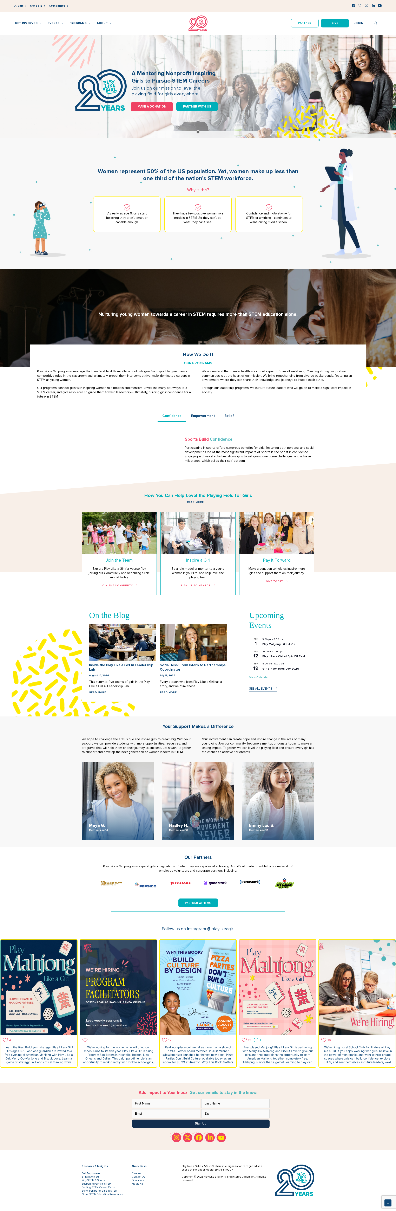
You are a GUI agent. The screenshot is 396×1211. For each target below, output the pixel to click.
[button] (353, 5)
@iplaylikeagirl (220, 929)
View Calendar (258, 677)
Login (359, 23)
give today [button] (274, 581)
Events (54, 23)
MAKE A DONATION (152, 106)
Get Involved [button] (26, 23)
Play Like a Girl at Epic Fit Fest (283, 656)
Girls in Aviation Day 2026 (280, 668)
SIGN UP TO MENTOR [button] (196, 585)
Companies (57, 5)
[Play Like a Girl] (198, 23)
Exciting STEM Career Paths (98, 1187)
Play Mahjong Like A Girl (279, 644)
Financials (138, 1180)
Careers (136, 1173)
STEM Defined (90, 1176)
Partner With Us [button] (198, 902)
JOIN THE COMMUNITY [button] (117, 585)
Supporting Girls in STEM (96, 1183)
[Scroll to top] (387, 1203)
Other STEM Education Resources (102, 1194)
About (102, 23)
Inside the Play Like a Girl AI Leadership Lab (121, 667)
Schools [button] (36, 5)
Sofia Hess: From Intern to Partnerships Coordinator (193, 667)
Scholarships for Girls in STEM (99, 1190)
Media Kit (137, 1183)
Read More (97, 692)
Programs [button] (78, 23)
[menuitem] (20, 6)
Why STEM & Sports (93, 1180)
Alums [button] (19, 5)
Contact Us (138, 1176)
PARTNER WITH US (197, 106)
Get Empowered (91, 1173)
